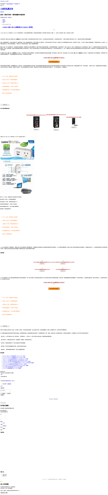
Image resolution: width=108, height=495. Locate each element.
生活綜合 (9, 17)
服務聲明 (64, 479)
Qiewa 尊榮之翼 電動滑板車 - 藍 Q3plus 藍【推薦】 (13, 366)
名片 (3, 22)
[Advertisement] (54, 451)
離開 (6, 492)
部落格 (4, 21)
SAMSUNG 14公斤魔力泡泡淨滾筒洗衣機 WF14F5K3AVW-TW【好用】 (17, 361)
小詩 (1, 374)
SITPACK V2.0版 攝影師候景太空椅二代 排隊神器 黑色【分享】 (15, 360)
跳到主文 (2, 11)
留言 (9, 380)
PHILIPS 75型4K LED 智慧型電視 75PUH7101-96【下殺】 (14, 356)
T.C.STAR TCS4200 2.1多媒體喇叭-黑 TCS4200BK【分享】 (14, 357)
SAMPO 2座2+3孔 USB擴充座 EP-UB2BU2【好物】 (18, 27)
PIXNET (45, 479)
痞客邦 (6, 380)
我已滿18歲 (3, 492)
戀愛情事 (9, 383)
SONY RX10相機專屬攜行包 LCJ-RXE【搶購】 (12, 368)
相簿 (3, 19)
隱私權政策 (60, 479)
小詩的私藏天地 (6, 9)
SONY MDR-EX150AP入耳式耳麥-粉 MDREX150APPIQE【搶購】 (16, 365)
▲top (1, 385)
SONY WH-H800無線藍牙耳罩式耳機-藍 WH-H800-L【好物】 (15, 364)
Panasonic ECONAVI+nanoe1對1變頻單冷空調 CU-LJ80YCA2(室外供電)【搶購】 (18, 362)
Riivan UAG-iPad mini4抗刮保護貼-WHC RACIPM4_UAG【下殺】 (16, 358)
